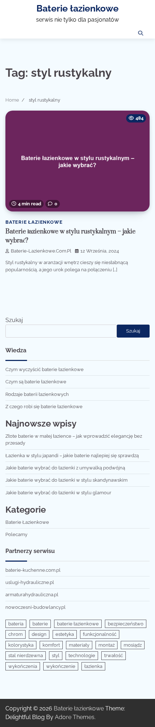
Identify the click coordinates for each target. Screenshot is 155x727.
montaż (106, 645)
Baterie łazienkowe (77, 8)
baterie (40, 623)
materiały (79, 645)
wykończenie (60, 666)
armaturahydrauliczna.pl (31, 594)
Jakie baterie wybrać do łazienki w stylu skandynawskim (66, 480)
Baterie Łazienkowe (33, 222)
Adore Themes (74, 717)
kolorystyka (21, 645)
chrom (15, 634)
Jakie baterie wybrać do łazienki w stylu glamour (58, 492)
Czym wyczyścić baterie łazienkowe (44, 369)
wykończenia (22, 666)
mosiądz (133, 645)
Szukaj (14, 320)
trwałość (113, 655)
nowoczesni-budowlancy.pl (35, 607)
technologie (81, 655)
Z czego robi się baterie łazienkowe (44, 406)
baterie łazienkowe (78, 623)
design (39, 634)
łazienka (93, 666)
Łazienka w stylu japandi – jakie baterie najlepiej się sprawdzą (72, 455)
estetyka (65, 634)
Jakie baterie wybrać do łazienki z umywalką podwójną (65, 467)
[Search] (140, 33)
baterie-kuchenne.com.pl (33, 570)
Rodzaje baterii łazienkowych (37, 394)
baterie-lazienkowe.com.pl (41, 251)
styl (55, 655)
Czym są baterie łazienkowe (35, 381)
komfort (51, 645)
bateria (15, 623)
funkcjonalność (99, 634)
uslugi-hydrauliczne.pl (29, 582)
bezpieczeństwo (125, 623)
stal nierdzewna (25, 655)
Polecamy (16, 534)
